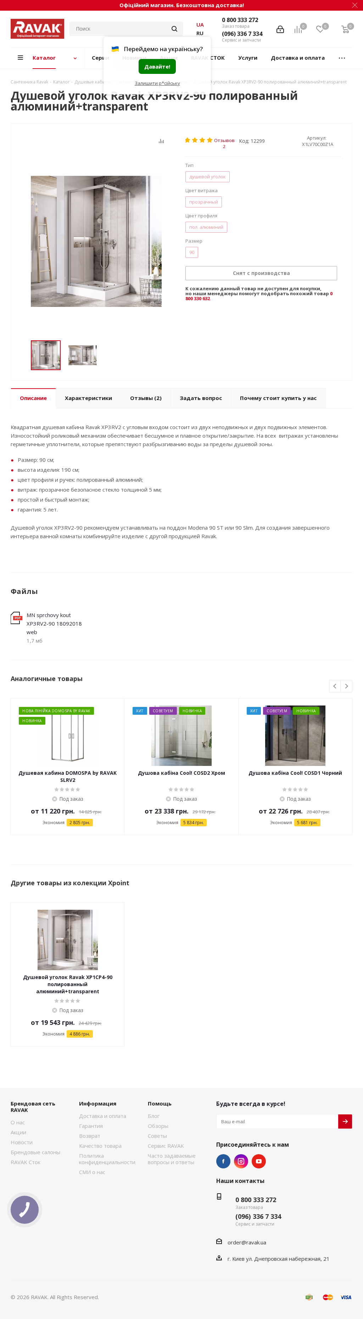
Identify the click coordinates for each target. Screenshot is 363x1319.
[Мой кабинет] (280, 29)
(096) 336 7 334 (242, 34)
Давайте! (157, 66)
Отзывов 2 (224, 140)
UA (200, 24)
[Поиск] (174, 29)
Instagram (241, 1161)
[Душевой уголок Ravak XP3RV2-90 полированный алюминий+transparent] (96, 241)
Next (346, 686)
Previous (335, 686)
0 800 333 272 (240, 20)
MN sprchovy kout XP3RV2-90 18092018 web (54, 623)
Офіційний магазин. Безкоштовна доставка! (181, 5)
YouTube (259, 1161)
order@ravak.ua (247, 1242)
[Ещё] (342, 58)
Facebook (223, 1161)
